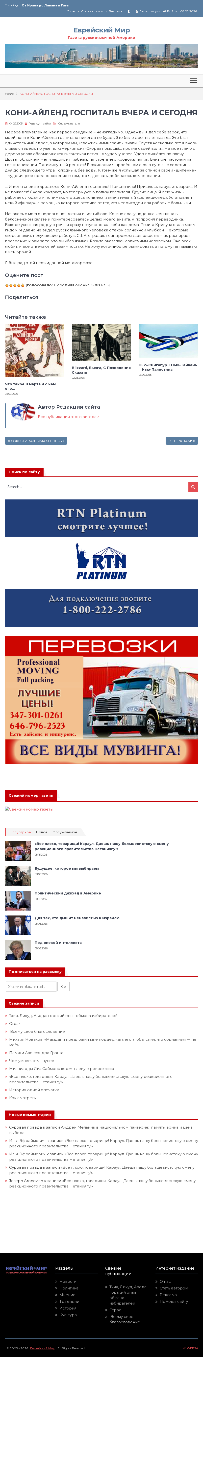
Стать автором (92, 11)
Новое (42, 832)
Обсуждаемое (64, 832)
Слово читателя (69, 123)
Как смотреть (23, 1097)
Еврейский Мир (101, 30)
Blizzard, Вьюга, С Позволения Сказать (101, 370)
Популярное (20, 832)
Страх (15, 1023)
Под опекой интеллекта (58, 942)
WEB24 (191, 1348)
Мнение (67, 1294)
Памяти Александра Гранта (36, 1052)
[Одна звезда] (7, 285)
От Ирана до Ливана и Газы (45, 5)
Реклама (115, 11)
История (67, 1308)
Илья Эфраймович (27, 1140)
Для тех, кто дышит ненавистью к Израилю (77, 918)
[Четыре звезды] (19, 285)
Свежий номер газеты (31, 795)
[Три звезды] (15, 285)
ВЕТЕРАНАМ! (180, 441)
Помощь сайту (174, 1301)
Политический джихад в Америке (68, 893)
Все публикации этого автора (68, 416)
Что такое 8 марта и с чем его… (30, 386)
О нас (71, 11)
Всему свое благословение (37, 1031)
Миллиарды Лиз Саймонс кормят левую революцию (61, 1068)
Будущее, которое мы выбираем (67, 868)
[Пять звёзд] (23, 285)
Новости (67, 1281)
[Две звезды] (11, 285)
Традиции (69, 1301)
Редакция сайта (40, 123)
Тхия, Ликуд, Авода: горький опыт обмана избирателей (63, 1015)
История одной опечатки (34, 1089)
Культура (68, 1314)
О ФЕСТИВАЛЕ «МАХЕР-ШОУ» (37, 441)
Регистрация (149, 11)
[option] (62, 5)
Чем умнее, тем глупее (31, 1060)
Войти (172, 11)
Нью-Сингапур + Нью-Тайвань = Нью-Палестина (168, 367)
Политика (68, 1288)
